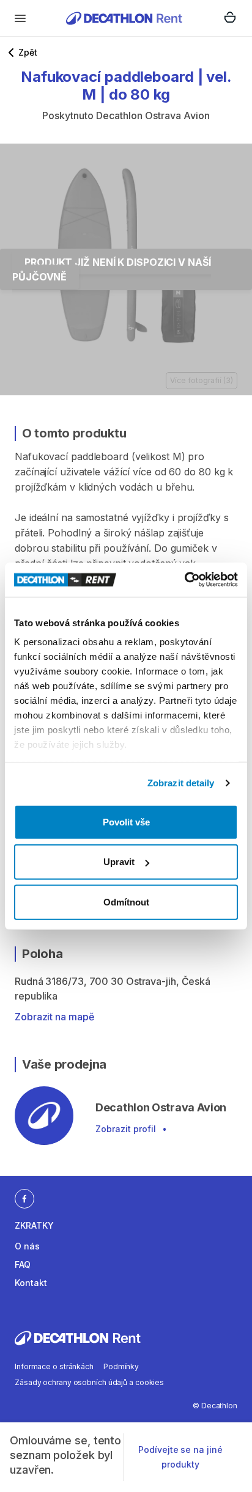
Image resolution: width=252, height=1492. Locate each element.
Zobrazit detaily (181, 783)
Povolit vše (126, 821)
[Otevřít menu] (20, 18)
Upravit (119, 862)
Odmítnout (126, 901)
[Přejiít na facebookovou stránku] (24, 1198)
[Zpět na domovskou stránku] (124, 18)
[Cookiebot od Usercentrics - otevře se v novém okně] (184, 580)
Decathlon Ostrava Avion (153, 115)
